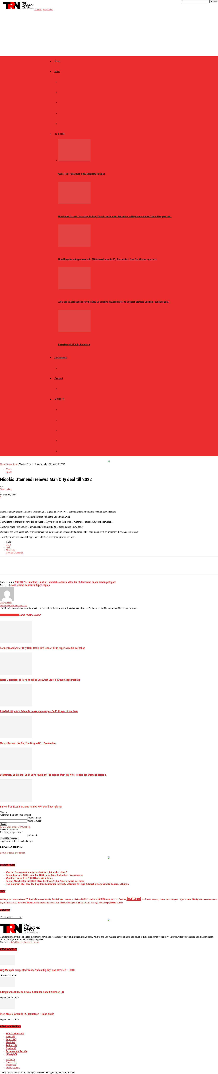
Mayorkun (22, 903)
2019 (10, 899)
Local (61, 103)
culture (93, 899)
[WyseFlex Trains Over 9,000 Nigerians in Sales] (74, 160)
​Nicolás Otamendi (14, 552)
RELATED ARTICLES (9, 615)
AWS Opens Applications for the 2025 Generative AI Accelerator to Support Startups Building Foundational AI (113, 301)
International (65, 92)
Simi (92, 903)
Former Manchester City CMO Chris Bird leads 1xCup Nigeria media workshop (42, 648)
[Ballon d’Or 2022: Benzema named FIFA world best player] (16, 800)
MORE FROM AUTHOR (29, 615)
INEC (168, 899)
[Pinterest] (26, 502)
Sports (62, 123)
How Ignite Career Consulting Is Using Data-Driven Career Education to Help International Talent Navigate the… (115, 216)
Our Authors (64, 420)
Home (57, 61)
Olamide (43, 903)
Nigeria (36, 903)
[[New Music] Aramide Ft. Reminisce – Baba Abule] (7, 1008)
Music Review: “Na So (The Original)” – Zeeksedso (28, 743)
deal (8, 547)
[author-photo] (7, 600)
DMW (108, 899)
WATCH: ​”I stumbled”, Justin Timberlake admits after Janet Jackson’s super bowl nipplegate (65, 582)
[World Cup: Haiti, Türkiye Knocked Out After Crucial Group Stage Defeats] (16, 674)
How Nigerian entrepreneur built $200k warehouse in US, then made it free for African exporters (107, 259)
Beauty (55, 899)
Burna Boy (69, 899)
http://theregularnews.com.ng (13, 605)
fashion (122, 899)
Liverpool (204, 899)
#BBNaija (4, 899)
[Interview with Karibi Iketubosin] (74, 331)
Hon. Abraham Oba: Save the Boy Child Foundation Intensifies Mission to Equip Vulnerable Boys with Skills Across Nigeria (67, 884)
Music (61, 368)
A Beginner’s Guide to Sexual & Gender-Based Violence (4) (32, 992)
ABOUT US (59, 399)
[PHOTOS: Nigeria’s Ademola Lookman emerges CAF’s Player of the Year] (16, 705)
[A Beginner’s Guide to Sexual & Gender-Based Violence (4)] (7, 986)
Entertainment (60, 357)
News (57, 71)
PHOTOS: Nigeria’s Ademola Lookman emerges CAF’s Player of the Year (39, 711)
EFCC (113, 899)
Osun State (51, 903)
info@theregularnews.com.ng (25, 942)
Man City (10, 550)
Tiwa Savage (104, 903)
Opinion (62, 389)
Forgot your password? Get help (15, 827)
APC (26, 899)
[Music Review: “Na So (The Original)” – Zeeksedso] (16, 737)
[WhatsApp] (37, 502)
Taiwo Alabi (6, 489)
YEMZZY (120, 903)
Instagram (174, 899)
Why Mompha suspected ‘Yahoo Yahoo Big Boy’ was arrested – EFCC (37, 970)
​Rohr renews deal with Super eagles (30, 585)
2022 (8, 544)
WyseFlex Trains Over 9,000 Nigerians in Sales (81, 174)
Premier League (67, 902)
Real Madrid (80, 903)
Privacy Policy (65, 441)
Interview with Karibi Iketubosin (74, 344)
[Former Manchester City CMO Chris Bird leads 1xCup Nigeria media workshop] (16, 642)
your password (34, 821)
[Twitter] (15, 502)
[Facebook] (5, 502)
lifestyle (196, 899)
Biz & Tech (59, 133)
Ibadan (163, 899)
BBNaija (48, 899)
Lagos (181, 899)
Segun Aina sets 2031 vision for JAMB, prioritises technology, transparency (44, 875)
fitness (148, 899)
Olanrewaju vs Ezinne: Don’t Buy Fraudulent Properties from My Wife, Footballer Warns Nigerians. (53, 774)
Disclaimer (63, 451)
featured (133, 898)
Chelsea (77, 899)
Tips (96, 903)
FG (143, 899)
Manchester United (10, 903)
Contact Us (64, 430)
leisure (188, 899)
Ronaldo (87, 903)
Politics (62, 82)
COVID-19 (85, 899)
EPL (117, 899)
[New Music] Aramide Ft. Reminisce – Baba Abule (27, 1014)
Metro (61, 113)
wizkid (112, 902)
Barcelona (40, 899)
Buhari (61, 899)
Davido (102, 899)
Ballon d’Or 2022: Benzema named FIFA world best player (31, 806)
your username (34, 817)
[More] (48, 502)
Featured (58, 378)
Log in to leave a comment (12, 852)
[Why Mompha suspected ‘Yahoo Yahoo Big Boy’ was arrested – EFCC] (7, 964)
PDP (57, 903)
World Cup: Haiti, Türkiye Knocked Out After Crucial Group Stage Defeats (40, 679)
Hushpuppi (156, 899)
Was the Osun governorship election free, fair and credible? (36, 872)
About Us (62, 409)
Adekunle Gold (18, 899)
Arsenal (32, 899)
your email (32, 835)
